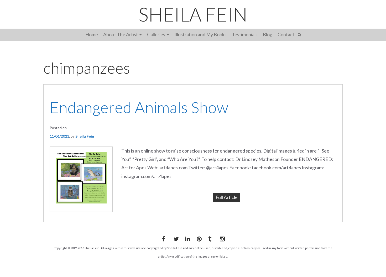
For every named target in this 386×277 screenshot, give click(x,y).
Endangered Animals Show (139, 107)
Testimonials (245, 34)
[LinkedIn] (186, 238)
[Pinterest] (198, 238)
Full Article (227, 197)
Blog (267, 34)
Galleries (156, 34)
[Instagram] (221, 238)
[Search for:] (300, 34)
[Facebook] (163, 238)
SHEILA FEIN (193, 14)
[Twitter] (175, 238)
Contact (286, 34)
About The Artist (120, 34)
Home (91, 34)
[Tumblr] (210, 238)
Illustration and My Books (200, 34)
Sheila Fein (84, 136)
